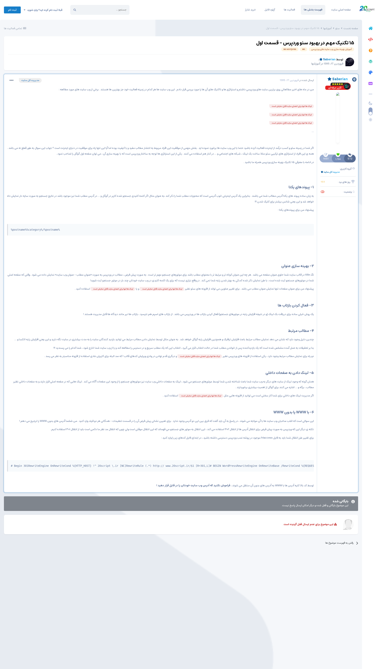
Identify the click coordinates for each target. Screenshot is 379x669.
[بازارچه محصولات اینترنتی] (370, 84)
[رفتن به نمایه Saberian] (349, 62)
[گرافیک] (370, 73)
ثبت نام (12, 10)
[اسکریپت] (370, 40)
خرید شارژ (250, 9)
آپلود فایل (270, 9)
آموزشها (315, 63)
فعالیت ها (289, 9)
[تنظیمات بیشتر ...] (11, 80)
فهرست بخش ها (313, 9)
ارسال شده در (297, 80)
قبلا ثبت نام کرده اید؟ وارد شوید (43, 10)
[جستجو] (74, 10)
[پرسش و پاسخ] (370, 51)
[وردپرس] (370, 62)
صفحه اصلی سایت (341, 9)
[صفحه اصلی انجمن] (370, 29)
